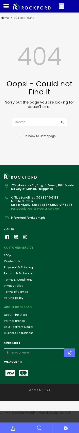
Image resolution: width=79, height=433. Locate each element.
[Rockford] (34, 6)
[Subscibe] (69, 352)
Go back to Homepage (39, 136)
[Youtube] (16, 237)
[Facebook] (7, 237)
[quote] (61, 6)
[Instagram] (25, 237)
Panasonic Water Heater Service (35, 209)
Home (5, 18)
